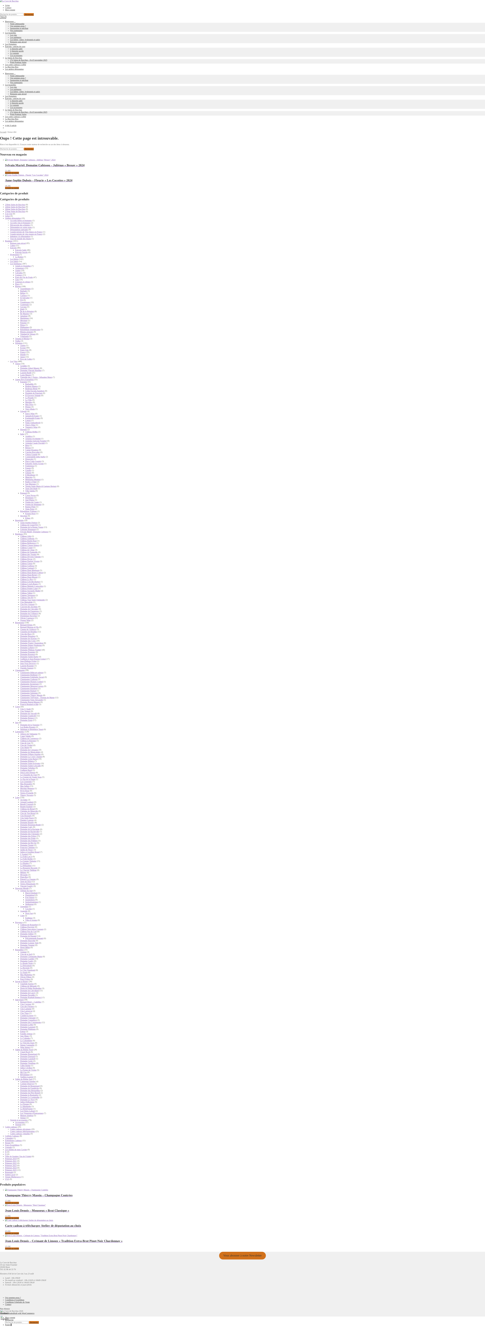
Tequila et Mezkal (22, 339)
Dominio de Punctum (33, 393)
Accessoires (20, 1122)
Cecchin (28, 909)
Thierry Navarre (26, 795)
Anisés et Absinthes (23, 266)
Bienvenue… (10, 21)
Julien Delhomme (27, 1102)
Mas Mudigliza (26, 975)
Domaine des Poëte (28, 838)
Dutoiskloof (30, 895)
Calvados (19, 273)
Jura (16, 722)
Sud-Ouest (19, 1000)
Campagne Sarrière (27, 1081)
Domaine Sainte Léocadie (30, 766)
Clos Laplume (25, 1009)
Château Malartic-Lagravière (31, 586)
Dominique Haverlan (28, 616)
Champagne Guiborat (28, 679)
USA (7, 1179)
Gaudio (28, 470)
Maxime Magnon (27, 788)
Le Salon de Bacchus (13, 58)
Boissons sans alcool (18, 42)
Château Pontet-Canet (29, 588)
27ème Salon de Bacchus (15, 211)
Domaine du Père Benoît (30, 1093)
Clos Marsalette (26, 602)
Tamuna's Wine (31, 427)
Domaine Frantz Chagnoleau (31, 643)
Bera (27, 445)
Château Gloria (26, 563)
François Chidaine (27, 847)
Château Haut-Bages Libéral (31, 573)
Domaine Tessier (27, 845)
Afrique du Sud (26, 891)
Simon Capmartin (27, 1045)
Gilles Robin (25, 1065)
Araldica (28, 436)
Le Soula (23, 972)
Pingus (28, 407)
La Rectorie (25, 968)
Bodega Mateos (31, 386)
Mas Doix (29, 404)
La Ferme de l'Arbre (28, 1070)
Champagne (20, 670)
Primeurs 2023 (11, 1165)
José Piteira (29, 500)
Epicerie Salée (21, 250)
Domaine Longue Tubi (29, 943)
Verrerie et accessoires (19, 1120)
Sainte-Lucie (10, 1175)
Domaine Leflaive (27, 648)
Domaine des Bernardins (30, 1090)
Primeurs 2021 (11, 1161)
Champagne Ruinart (28, 691)
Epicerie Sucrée (21, 252)
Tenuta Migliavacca (13, 1177)
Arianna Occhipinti (33, 439)
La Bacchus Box (11, 67)
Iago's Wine (30, 414)
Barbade (23, 291)
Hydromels (14, 255)
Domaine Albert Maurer (29, 368)
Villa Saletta (30, 491)
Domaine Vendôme (28, 1063)
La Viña (28, 400)
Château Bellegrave (28, 543)
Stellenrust (29, 904)
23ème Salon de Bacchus (15, 205)
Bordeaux (19, 534)
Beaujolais (19, 520)
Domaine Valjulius (27, 768)
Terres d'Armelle (26, 793)
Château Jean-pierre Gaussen (31, 929)
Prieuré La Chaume (28, 879)
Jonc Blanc (24, 1036)
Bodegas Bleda (31, 389)
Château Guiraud (27, 568)
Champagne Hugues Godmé (31, 682)
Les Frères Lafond (27, 1111)
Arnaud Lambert (26, 802)
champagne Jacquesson (29, 684)
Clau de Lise (25, 743)
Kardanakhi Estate (32, 418)
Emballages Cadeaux (13, 1140)
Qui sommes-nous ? (18, 26)
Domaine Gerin (26, 1061)
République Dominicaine (30, 329)
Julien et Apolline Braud (30, 852)
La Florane (24, 1104)
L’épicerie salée (16, 49)
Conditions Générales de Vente (17, 1302)
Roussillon (19, 950)
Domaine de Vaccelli (28, 713)
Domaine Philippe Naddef (30, 650)
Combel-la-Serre (26, 1016)
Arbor (7, 216)
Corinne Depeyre (27, 1084)
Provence (19, 922)
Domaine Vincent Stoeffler (31, 370)
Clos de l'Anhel (26, 745)
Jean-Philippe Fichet (28, 661)
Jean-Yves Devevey (28, 663)
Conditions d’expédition (14, 1300)
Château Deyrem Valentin (30, 557)
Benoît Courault (26, 804)
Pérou (22, 325)
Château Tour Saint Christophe (32, 600)
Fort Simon (29, 897)
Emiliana (28, 918)
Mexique (23, 320)
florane (8, 1143)
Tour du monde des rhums (20, 239)
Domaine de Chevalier (29, 609)
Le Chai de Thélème (28, 870)
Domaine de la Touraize (29, 725)
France (23, 352)
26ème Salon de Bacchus (15, 209)
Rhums (18, 286)
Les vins (13, 35)
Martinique (24, 318)
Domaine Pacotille (27, 995)
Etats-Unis (24, 350)
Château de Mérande (28, 986)
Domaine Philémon (28, 1029)
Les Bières (14, 259)
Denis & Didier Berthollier (30, 988)
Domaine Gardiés (27, 959)
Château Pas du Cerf (28, 931)
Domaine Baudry (27, 822)
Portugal (23, 493)
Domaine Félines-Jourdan (30, 754)
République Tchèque (28, 511)
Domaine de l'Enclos (28, 638)
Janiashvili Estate (32, 416)
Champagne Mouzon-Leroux (31, 686)
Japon (22, 357)
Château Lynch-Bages (29, 584)
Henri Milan (25, 947)
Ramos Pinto (30, 507)
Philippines (24, 327)
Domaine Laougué (27, 1027)
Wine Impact (25, 1047)
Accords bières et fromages (21, 220)
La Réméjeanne (26, 1109)
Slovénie (23, 516)
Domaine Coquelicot (28, 1020)
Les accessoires (16, 56)
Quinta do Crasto (32, 502)
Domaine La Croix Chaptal (31, 757)
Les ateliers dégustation (14, 69)
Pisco (17, 284)
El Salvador (25, 298)
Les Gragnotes (26, 782)
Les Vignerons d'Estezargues (31, 1113)
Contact (8, 8)
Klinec (28, 518)
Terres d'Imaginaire (27, 884)
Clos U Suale (25, 709)
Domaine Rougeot (27, 654)
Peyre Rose (24, 791)
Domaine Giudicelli (28, 716)
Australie (23, 911)
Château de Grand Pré (29, 525)
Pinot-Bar (24, 877)
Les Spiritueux (16, 264)
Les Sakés (14, 261)
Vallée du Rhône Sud (23, 1079)
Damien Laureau (27, 820)
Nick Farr (29, 913)
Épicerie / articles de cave (15, 46)
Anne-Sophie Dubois (28, 523)
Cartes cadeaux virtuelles (20, 1134)
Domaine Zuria (26, 720)
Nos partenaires (16, 31)
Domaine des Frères (28, 836)
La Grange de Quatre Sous (31, 777)
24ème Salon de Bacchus (15, 207)
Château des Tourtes (28, 554)
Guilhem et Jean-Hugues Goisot (33, 659)
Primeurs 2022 (11, 1163)
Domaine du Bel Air (28, 843)
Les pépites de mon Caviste (16, 1150)
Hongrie (23, 429)
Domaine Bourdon (27, 636)
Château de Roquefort (29, 925)
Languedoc (19, 732)
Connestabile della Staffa (35, 457)
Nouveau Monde (22, 888)
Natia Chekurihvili (32, 423)
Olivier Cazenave (27, 618)
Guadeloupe (25, 302)
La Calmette (25, 1038)
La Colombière (26, 1041)
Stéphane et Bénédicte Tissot (31, 729)
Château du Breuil (27, 809)
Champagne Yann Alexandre (31, 700)
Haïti (22, 309)
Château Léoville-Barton (30, 582)
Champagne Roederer (29, 688)
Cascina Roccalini (32, 452)
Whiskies (18, 343)
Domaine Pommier (27, 652)
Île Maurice (24, 314)
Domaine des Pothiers (29, 841)
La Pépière (24, 863)
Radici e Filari (31, 482)
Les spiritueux (15, 37)
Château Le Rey (26, 579)
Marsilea (28, 402)
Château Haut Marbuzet (29, 570)
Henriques (29, 498)
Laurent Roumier (27, 666)
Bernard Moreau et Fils (29, 627)
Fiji (21, 300)
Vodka (17, 341)
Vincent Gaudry (26, 886)
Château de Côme (27, 550)
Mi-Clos (23, 1072)
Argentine (24, 906)
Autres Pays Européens (24, 379)
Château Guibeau (27, 566)
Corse (17, 707)
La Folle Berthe (26, 859)
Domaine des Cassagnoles (30, 1022)
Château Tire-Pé (26, 598)
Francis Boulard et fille (29, 704)
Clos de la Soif (26, 954)
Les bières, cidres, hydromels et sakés (25, 40)
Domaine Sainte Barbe (29, 657)
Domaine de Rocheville (29, 832)
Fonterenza (29, 466)
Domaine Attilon (26, 934)
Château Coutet (26, 548)
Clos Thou (24, 1013)
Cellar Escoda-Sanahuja (34, 391)
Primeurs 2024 (11, 1168)
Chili (22, 916)
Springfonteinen (31, 902)
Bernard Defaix (26, 625)
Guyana (23, 307)
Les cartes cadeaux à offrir (15, 65)
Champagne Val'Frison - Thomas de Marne (37, 697)
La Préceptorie (26, 966)
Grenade (8, 1147)
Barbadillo (29, 384)
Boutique (8, 241)
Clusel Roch (25, 1052)
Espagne (23, 382)
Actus (7, 5)
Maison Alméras (26, 1115)
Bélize (22, 293)
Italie (22, 434)
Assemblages (25, 289)
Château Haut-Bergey (29, 575)
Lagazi (28, 420)
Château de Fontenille (29, 552)
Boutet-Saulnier (26, 807)
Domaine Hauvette (27, 941)
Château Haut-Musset (29, 577)
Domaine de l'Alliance (29, 613)
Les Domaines (11, 44)
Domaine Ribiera (27, 761)
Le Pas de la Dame (27, 779)
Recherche (29, 14)
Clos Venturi (25, 711)
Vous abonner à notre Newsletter (242, 1255)
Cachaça (23, 295)
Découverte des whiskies (20, 225)
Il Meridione (30, 475)
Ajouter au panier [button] (12, 173)
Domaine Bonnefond (28, 1054)
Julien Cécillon (26, 1068)
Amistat (23, 952)
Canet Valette (25, 736)
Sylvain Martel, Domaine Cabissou (34, 532)
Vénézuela (24, 336)
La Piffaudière (26, 866)
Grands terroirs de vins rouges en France (26, 234)
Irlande (23, 354)
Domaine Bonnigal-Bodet (30, 825)
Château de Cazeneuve (29, 738)
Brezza (28, 448)
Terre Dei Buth (31, 489)
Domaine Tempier (27, 945)
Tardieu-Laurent (26, 1077)
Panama (23, 323)
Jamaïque (24, 316)
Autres (17, 270)
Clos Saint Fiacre (27, 818)
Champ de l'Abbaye (28, 629)
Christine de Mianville (29, 811)
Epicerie (13, 248)
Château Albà (25, 536)
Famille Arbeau (26, 1034)
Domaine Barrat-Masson (30, 702)
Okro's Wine (30, 425)
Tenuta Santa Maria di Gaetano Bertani (40, 486)
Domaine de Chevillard (29, 991)
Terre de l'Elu (25, 881)
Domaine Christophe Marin (31, 956)
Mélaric (23, 872)
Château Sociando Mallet (30, 591)
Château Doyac (26, 559)
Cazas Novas (30, 495)
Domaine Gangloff (27, 1059)
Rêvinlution (25, 1075)
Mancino (28, 477)
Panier (8, 1325)
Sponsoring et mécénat (19, 28)
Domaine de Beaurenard (30, 1086)
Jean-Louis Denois (27, 772)
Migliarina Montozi (33, 479)
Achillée (23, 366)
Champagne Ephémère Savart (32, 677)
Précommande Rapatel (34, 938)
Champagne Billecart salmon (31, 673)
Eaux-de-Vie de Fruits (24, 277)
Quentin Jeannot (26, 668)
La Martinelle (25, 1106)
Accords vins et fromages (20, 223)
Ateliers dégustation (13, 218)
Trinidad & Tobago (27, 334)
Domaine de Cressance (29, 750)
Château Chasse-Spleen (29, 545)
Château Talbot (26, 593)
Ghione (28, 473)
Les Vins (13, 361)
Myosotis (24, 875)
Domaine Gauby (26, 961)
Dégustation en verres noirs (21, 227)
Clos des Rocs (26, 634)
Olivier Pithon (25, 977)
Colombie (9, 1138)
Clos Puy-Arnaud (27, 604)
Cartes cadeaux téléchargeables (22, 1131)
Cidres (12, 245)
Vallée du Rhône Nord (24, 1050)
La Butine (19, 257)
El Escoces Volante (33, 395)
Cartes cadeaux (11, 1127)
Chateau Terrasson (27, 595)
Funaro (28, 468)
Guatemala (24, 305)
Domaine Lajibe (26, 1025)
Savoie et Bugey (21, 981)
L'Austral (24, 854)
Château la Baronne (28, 741)
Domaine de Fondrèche (29, 1088)
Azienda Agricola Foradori (36, 441)
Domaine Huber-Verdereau (31, 645)
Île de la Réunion (27, 311)
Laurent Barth (25, 373)
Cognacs (18, 275)
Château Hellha (31, 432)
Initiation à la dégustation (20, 236)
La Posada (29, 398)
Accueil (3, 132)
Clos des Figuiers (27, 1006)
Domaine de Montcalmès (30, 752)
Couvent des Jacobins (29, 607)
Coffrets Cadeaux (12, 1136)
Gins (17, 280)
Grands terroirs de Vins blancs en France (26, 232)
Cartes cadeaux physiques (20, 1129)
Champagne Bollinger (29, 675)
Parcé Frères (25, 979)
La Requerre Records (28, 868)
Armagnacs (19, 268)
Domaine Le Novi (27, 1100)
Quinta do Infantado (33, 504)
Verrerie (18, 1125)
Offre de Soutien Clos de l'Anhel (18, 1156)
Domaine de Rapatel (28, 936)
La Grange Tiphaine (28, 861)
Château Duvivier (27, 927)
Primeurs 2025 (11, 1170)
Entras (22, 1031)
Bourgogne (19, 623)
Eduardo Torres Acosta (34, 464)
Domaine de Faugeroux (29, 611)
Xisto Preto (29, 509)
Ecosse (23, 348)
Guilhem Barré (26, 770)
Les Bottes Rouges (27, 727)
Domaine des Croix (28, 641)
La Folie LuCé (26, 857)
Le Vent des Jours (27, 1043)
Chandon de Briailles (28, 632)
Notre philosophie (17, 24)
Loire (17, 797)
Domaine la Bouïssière (29, 1095)
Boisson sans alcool (18, 243)
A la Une (8, 214)
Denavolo (29, 459)
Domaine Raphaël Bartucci (31, 997)
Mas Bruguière (26, 784)
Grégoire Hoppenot (28, 529)
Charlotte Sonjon (27, 984)
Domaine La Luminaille (29, 1097)
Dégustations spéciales (19, 230)
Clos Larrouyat (26, 1011)
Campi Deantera (31, 450)
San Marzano (30, 484)
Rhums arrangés (26, 332)
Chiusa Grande (31, 454)
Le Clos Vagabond (27, 970)
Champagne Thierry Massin (31, 695)
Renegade (9, 1172)
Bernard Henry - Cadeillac (30, 1002)
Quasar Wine (25, 620)
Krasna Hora (30, 513)
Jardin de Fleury (26, 850)
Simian (23, 1118)
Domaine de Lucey (27, 993)
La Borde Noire (26, 963)
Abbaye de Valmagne (28, 734)
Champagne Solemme (29, 693)
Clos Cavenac (25, 1004)
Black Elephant (31, 893)
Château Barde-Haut (28, 541)
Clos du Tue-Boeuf (27, 813)
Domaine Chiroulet (27, 1018)
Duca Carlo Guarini (33, 461)
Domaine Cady (26, 827)
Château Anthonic (27, 538)
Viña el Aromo (31, 920)
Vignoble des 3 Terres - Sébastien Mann (36, 377)
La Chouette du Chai (28, 775)
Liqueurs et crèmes (22, 282)
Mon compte (10, 10)
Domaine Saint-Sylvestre (30, 763)
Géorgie (23, 411)
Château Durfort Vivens (29, 561)
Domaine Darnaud (27, 1056)
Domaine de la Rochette (29, 829)
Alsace (18, 364)
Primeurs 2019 (11, 1159)
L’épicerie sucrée (17, 51)
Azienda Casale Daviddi (35, 443)
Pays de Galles (26, 359)
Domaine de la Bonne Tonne (31, 527)
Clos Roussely (26, 816)
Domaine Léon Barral (29, 759)
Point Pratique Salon (18, 62)
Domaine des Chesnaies (29, 834)
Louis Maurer (25, 375)
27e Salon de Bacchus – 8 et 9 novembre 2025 (28, 60)
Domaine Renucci (27, 718)
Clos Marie (24, 747)
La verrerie (14, 53)
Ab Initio (23, 800)
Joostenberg (30, 900)
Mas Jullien (24, 786)
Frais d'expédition (12, 1145)
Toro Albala (30, 409)
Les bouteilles (10, 33)
